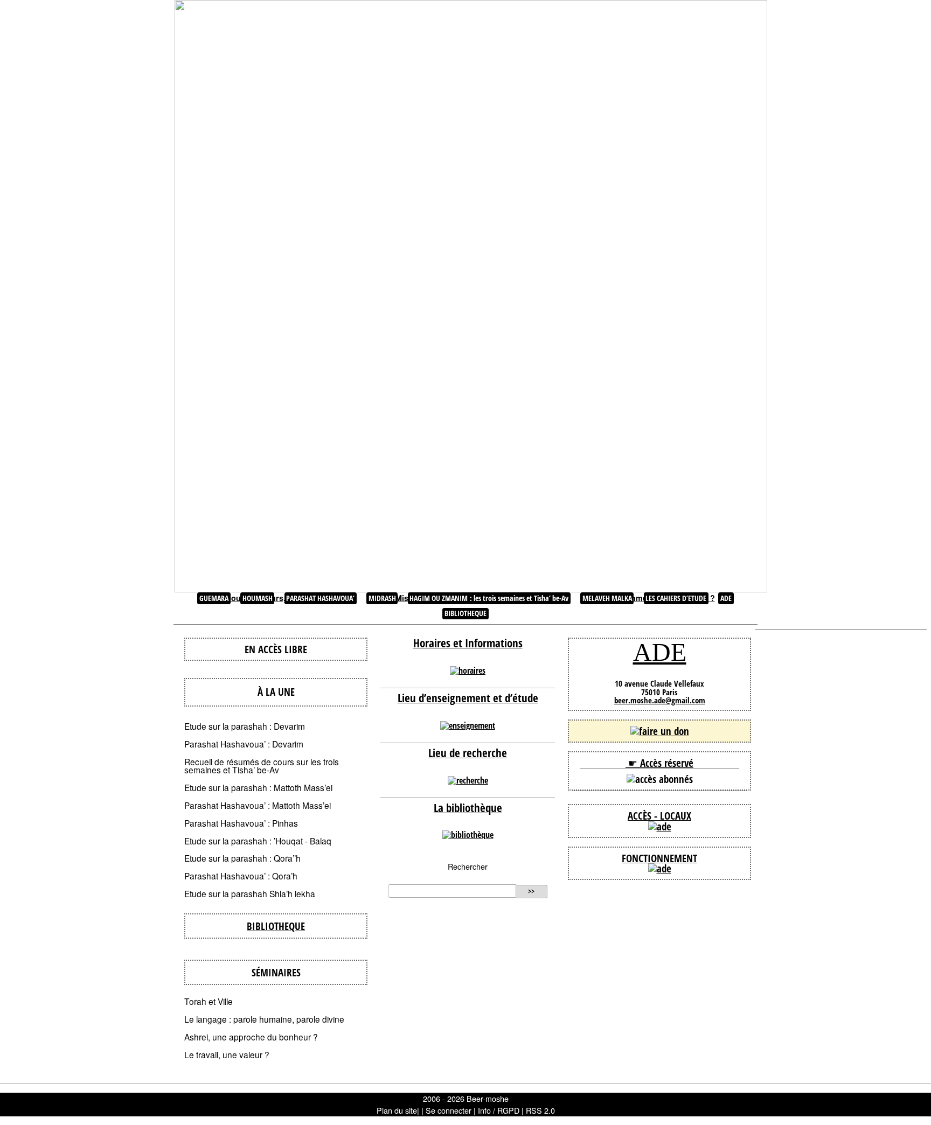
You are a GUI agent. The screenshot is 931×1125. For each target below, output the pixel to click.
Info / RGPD (498, 1110)
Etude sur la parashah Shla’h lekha (249, 893)
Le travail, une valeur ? (226, 1054)
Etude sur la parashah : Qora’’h (242, 858)
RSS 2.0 (540, 1110)
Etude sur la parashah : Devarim (244, 726)
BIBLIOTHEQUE (276, 926)
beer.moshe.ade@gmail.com (659, 700)
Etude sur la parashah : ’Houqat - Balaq (257, 841)
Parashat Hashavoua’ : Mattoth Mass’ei (257, 805)
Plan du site (397, 1110)
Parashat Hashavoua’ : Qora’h (240, 876)
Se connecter (448, 1110)
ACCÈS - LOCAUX (659, 815)
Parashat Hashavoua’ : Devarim (243, 744)
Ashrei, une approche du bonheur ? (251, 1037)
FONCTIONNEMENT (659, 858)
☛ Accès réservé (659, 763)
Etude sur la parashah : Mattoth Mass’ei (258, 787)
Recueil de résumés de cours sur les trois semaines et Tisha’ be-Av (261, 766)
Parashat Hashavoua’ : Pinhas (241, 823)
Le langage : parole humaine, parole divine (264, 1019)
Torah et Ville (208, 1001)
